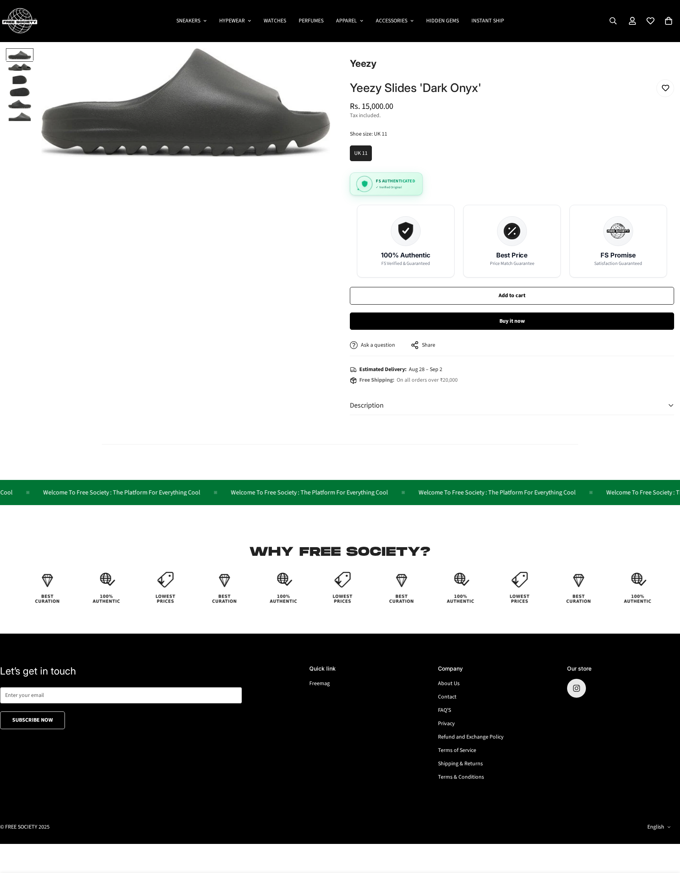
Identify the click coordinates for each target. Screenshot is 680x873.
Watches (275, 21)
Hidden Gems (442, 21)
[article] (406, 241)
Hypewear (232, 21)
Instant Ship (487, 21)
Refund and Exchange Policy (471, 737)
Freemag (319, 683)
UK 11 (363, 155)
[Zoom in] (313, 65)
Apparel (346, 21)
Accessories (391, 21)
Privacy (446, 724)
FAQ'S (444, 710)
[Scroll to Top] (665, 830)
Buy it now (512, 321)
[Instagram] (576, 688)
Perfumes (311, 21)
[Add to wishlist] (665, 88)
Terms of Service (457, 750)
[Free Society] (19, 21)
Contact (447, 697)
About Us (449, 683)
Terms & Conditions (461, 777)
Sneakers (188, 21)
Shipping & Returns (460, 764)
